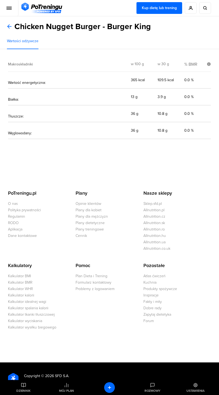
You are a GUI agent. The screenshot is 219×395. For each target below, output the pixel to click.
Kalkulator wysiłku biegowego (32, 327)
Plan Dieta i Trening (91, 276)
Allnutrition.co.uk (156, 248)
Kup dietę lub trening (159, 8)
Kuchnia (150, 282)
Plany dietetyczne (90, 223)
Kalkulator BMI (19, 276)
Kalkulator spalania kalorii (28, 308)
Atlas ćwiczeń (154, 276)
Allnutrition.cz (154, 216)
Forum (148, 321)
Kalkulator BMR (20, 282)
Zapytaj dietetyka (157, 314)
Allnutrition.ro (154, 229)
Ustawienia (195, 391)
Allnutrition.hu (154, 235)
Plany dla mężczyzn (92, 216)
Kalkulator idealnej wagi (27, 301)
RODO (13, 223)
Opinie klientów (88, 203)
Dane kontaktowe (22, 235)
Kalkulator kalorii (21, 295)
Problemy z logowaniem (95, 289)
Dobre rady (152, 308)
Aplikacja (15, 229)
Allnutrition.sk (154, 223)
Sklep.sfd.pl (152, 203)
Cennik (81, 235)
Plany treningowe (90, 229)
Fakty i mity (152, 301)
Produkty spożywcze (160, 289)
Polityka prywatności (24, 210)
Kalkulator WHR (20, 289)
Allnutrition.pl (154, 210)
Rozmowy (152, 391)
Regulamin (16, 216)
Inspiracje (151, 295)
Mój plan (66, 391)
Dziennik (23, 391)
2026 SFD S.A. (57, 376)
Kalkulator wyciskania (25, 321)
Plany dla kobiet (88, 210)
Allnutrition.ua (154, 242)
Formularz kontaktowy (93, 282)
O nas (13, 203)
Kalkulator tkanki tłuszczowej (31, 314)
